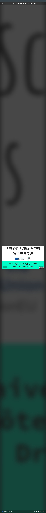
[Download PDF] (43, 511)
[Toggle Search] (43, 3)
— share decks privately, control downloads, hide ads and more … (23, 0)
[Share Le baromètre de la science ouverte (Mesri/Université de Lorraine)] (38, 511)
